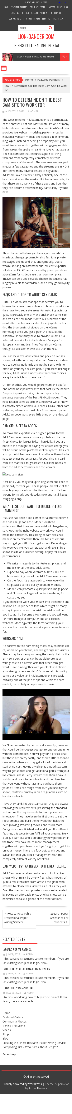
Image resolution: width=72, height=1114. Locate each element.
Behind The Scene (38, 7)
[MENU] (4, 68)
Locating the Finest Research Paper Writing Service (36, 12)
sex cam (61, 766)
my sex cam (28, 369)
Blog (66, 7)
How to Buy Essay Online (18, 988)
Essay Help (58, 18)
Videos (52, 7)
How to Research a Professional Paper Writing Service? (17, 918)
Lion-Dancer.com (36, 36)
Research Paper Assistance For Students (58, 918)
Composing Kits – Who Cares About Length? (29, 18)
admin (34, 111)
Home (5, 7)
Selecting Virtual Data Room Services (26, 969)
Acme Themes (38, 1088)
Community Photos (14, 1021)
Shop (59, 7)
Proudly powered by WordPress (22, 1084)
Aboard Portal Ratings (17, 949)
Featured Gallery (19, 7)
